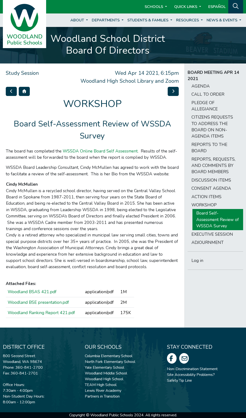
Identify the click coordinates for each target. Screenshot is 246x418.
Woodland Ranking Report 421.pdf (41, 313)
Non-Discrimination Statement (192, 369)
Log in (197, 260)
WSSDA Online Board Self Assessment (100, 151)
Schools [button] (154, 6)
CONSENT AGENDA (211, 188)
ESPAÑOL (217, 6)
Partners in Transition (102, 396)
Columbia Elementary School (108, 356)
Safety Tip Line (179, 380)
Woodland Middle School (106, 373)
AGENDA (200, 86)
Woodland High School (104, 379)
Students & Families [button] (148, 20)
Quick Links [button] (186, 6)
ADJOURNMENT (207, 242)
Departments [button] (106, 20)
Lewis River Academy (103, 390)
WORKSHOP (204, 205)
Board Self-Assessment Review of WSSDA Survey (217, 219)
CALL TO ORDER (207, 94)
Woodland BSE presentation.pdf (38, 302)
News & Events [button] (222, 20)
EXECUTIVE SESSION (212, 234)
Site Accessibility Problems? (191, 374)
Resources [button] (188, 20)
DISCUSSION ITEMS (211, 180)
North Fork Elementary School (110, 361)
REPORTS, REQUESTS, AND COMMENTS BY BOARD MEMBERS (213, 165)
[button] (235, 6)
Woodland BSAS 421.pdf (32, 292)
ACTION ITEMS (206, 197)
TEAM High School (101, 384)
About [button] (77, 20)
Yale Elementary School (104, 367)
